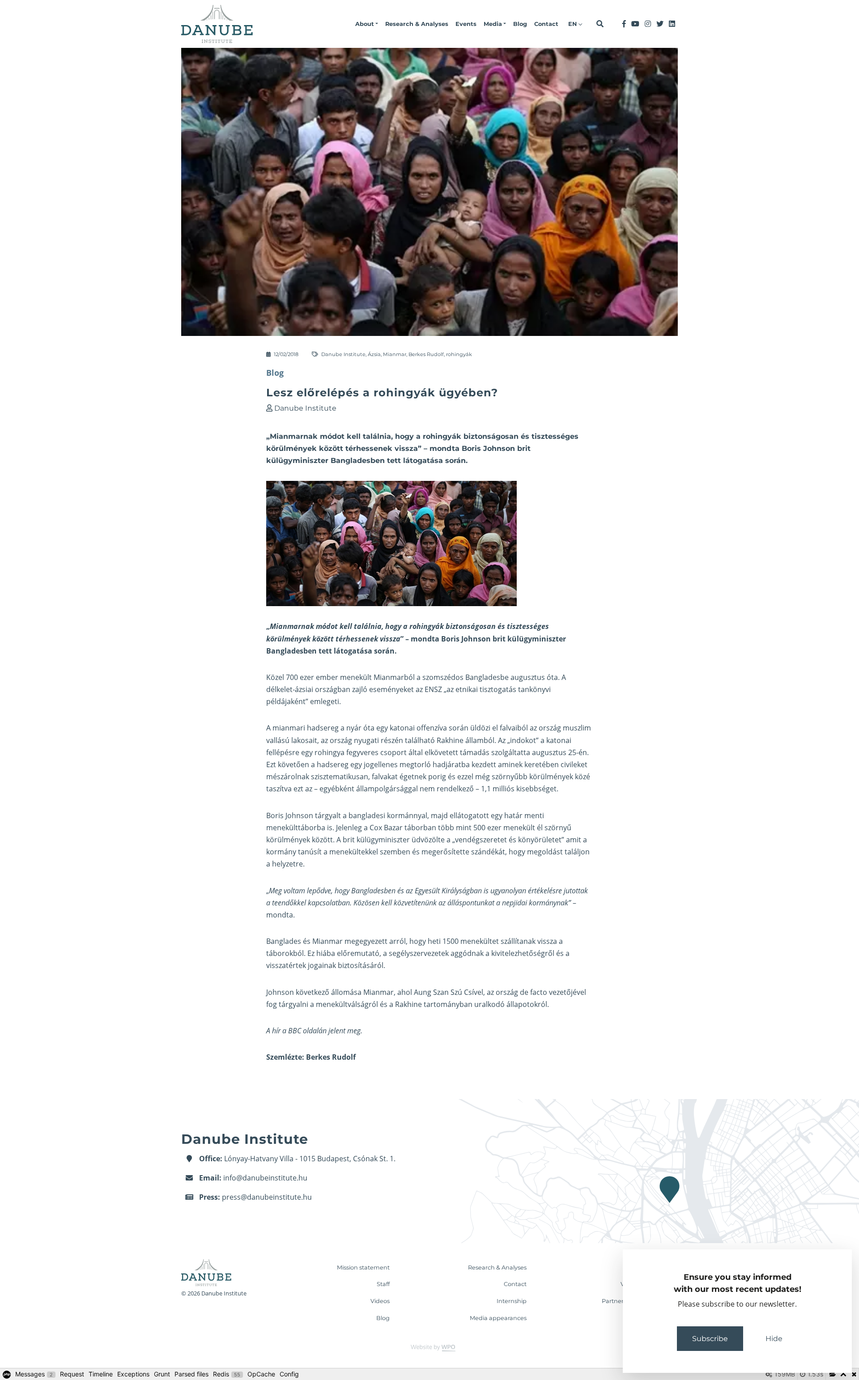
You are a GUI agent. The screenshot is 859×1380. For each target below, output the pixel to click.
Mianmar (394, 354)
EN (573, 24)
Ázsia (374, 354)
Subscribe (710, 1338)
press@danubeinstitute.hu (267, 1197)
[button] (367, 24)
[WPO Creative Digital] (429, 1347)
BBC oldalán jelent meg (324, 1031)
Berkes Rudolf (426, 354)
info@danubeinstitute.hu (265, 1178)
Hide (773, 1338)
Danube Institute (343, 354)
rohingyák (459, 354)
